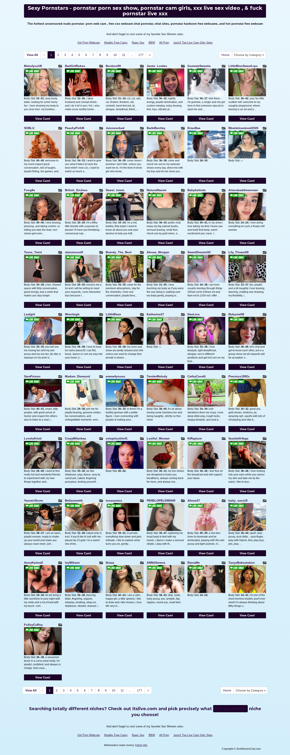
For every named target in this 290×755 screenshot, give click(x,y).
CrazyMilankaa (75, 438)
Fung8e (29, 190)
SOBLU (29, 128)
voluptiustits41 (117, 438)
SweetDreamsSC (199, 252)
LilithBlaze (113, 314)
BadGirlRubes (75, 66)
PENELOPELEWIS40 (161, 500)
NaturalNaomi (156, 190)
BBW (152, 42)
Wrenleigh (72, 314)
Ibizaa (110, 562)
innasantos (114, 500)
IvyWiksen (72, 562)
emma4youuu (115, 376)
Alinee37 (193, 500)
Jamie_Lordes (157, 66)
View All (32, 55)
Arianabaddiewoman (243, 190)
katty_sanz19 (238, 500)
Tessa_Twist (33, 252)
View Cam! (42, 118)
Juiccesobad (115, 128)
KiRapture (194, 438)
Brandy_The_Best (119, 252)
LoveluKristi (33, 438)
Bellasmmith (74, 500)
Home (225, 55)
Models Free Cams (116, 42)
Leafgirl (29, 314)
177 (141, 55)
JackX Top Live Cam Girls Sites (193, 42)
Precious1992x (239, 376)
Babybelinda (196, 190)
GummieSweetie (199, 66)
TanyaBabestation (241, 562)
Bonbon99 (113, 66)
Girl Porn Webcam (88, 42)
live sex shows (230, 708)
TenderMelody (157, 376)
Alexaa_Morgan (158, 252)
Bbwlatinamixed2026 (243, 128)
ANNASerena (156, 562)
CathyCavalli (196, 376)
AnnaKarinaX (33, 562)
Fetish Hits (141, 745)
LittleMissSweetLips (243, 66)
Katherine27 (155, 314)
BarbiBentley (156, 128)
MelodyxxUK (33, 66)
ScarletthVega (238, 438)
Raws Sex (138, 42)
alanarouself (74, 252)
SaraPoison (32, 376)
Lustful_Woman (158, 438)
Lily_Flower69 (238, 252)
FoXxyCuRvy (33, 624)
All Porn (164, 42)
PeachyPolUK (74, 128)
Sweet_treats (115, 190)
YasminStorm (33, 500)
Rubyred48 (236, 314)
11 (123, 55)
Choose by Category (248, 55)
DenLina (193, 314)
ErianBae (193, 128)
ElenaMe (193, 562)
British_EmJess (76, 190)
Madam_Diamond (77, 376)
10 (115, 55)
